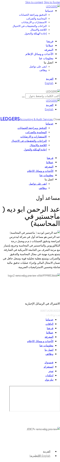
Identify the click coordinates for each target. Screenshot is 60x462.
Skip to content (34, 2)
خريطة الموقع (53, 447)
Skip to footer (52, 2)
